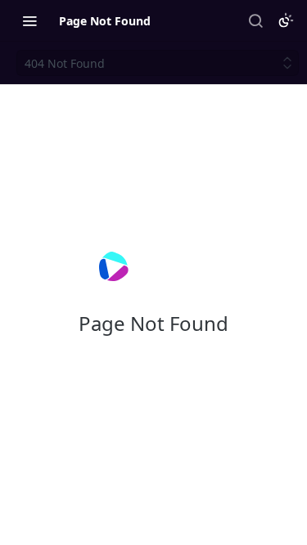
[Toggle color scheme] (286, 20)
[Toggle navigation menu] (29, 20)
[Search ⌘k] (255, 20)
